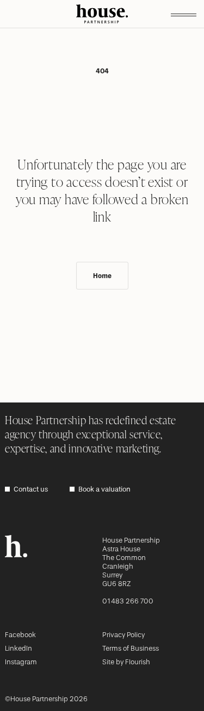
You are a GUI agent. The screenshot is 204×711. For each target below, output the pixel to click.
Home (102, 276)
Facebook (20, 635)
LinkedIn (18, 648)
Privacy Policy (123, 635)
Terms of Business (130, 648)
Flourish (137, 662)
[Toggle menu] (183, 14)
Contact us (31, 489)
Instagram (21, 662)
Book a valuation (104, 489)
